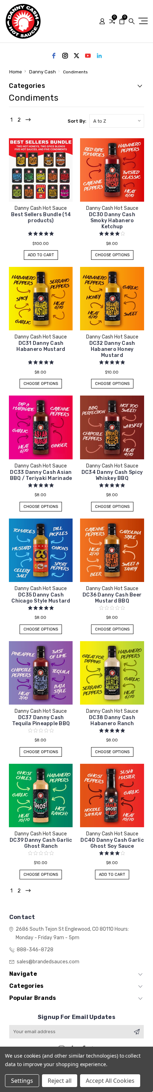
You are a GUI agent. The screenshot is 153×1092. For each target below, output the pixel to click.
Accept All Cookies (110, 1081)
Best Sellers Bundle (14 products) (41, 218)
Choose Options (112, 255)
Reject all (60, 1081)
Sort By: (77, 121)
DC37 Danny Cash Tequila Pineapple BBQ (41, 721)
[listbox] (116, 121)
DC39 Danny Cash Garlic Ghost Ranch (41, 843)
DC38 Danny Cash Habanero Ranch (112, 721)
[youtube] (88, 55)
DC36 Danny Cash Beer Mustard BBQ (112, 598)
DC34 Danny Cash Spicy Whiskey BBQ (112, 475)
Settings (22, 1081)
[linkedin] (99, 55)
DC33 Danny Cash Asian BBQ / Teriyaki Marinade (41, 475)
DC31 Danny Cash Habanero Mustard (40, 346)
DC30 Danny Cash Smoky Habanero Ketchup (112, 221)
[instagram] (65, 55)
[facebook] (53, 55)
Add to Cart (41, 255)
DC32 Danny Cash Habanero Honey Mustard (112, 349)
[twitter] (76, 55)
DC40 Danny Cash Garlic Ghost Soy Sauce (112, 843)
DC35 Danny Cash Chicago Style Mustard (40, 598)
